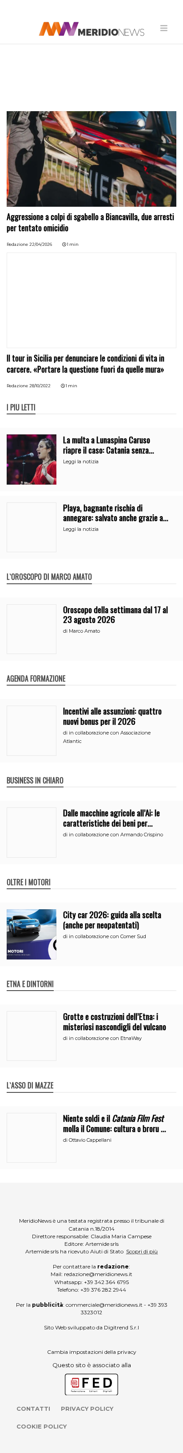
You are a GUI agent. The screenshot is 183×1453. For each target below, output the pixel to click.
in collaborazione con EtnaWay (105, 1038)
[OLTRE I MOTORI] (29, 872)
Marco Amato (84, 631)
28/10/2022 (40, 385)
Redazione (17, 244)
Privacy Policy (87, 1408)
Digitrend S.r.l (121, 1327)
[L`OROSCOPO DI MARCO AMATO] (49, 567)
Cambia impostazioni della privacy (91, 1352)
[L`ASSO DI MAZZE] (30, 1076)
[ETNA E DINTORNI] (30, 974)
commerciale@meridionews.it (104, 1304)
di (66, 631)
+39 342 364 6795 (106, 1282)
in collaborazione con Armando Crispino (116, 834)
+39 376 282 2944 (103, 1289)
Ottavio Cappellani (90, 1140)
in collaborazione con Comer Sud (107, 936)
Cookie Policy (41, 1426)
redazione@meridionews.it (98, 1274)
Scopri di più (142, 1251)
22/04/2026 (40, 244)
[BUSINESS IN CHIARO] (35, 771)
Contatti (33, 1408)
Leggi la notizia (81, 461)
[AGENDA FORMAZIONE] (36, 669)
